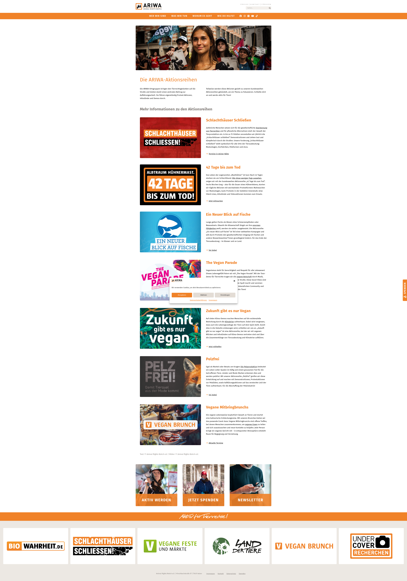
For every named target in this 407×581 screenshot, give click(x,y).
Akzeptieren (182, 295)
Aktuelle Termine (216, 443)
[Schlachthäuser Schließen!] (170, 118)
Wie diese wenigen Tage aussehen (246, 178)
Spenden (242, 574)
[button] (234, 281)
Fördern (266, 4)
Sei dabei (213, 250)
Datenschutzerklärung (198, 300)
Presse (245, 4)
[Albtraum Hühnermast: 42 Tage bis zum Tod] (170, 165)
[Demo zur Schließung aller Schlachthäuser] (156, 465)
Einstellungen (225, 295)
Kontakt (255, 4)
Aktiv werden (156, 500)
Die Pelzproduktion (249, 367)
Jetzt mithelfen (215, 346)
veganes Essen (251, 424)
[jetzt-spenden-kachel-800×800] (203, 465)
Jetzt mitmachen (216, 201)
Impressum (213, 300)
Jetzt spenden (203, 500)
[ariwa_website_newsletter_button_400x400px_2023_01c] (250, 465)
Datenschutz (231, 574)
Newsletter (250, 500)
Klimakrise (229, 321)
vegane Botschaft (244, 276)
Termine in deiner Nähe (219, 154)
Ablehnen (203, 295)
